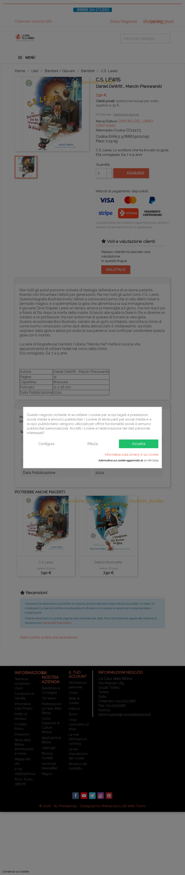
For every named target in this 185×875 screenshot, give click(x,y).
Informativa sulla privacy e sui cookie (131, 454)
